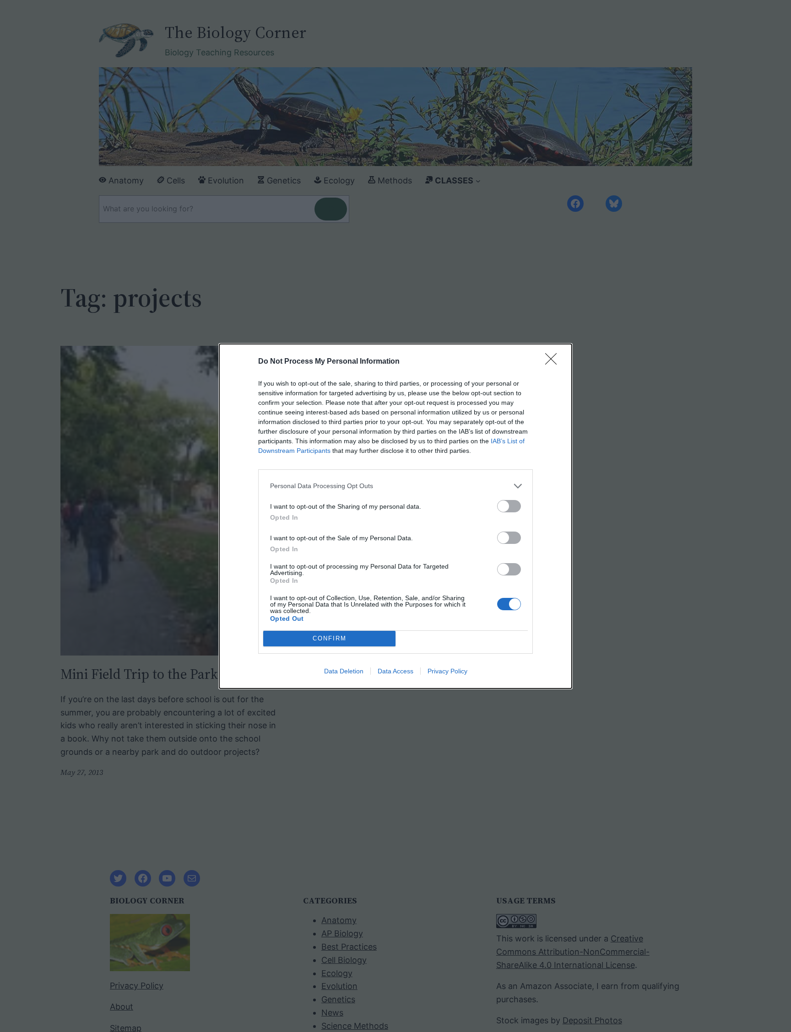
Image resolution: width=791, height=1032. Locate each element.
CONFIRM (330, 638)
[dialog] (395, 516)
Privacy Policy (447, 671)
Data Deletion (343, 671)
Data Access (395, 671)
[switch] (509, 506)
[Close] (554, 362)
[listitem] (395, 486)
